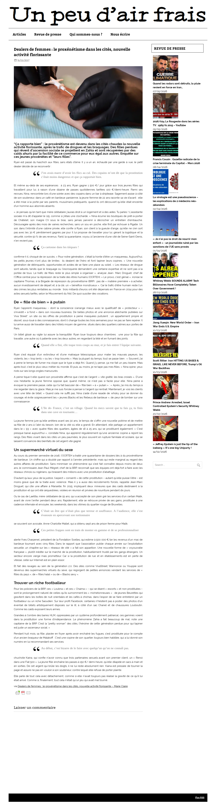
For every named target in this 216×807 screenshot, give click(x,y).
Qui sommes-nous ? (86, 34)
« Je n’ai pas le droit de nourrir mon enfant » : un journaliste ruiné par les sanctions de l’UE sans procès (175, 243)
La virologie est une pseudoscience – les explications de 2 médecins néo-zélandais (175, 201)
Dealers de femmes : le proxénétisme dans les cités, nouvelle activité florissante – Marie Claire (73, 686)
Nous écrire (120, 34)
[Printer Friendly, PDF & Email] (23, 692)
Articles (19, 34)
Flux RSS (199, 797)
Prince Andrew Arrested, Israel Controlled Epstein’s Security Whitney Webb (176, 406)
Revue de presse (47, 34)
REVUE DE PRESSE (169, 48)
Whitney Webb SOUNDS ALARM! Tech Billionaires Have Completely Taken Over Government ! (176, 284)
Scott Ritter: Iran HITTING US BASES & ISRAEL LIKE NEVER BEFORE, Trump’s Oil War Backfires (177, 364)
